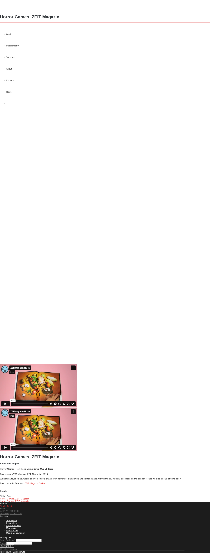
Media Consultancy (15, 533)
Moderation (11, 528)
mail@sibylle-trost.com (11, 513)
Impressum (5, 552)
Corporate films (13, 525)
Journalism (11, 520)
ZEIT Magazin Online (35, 483)
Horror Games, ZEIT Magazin (14, 498)
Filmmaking (11, 523)
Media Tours (12, 530)
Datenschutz (19, 552)
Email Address (7, 540)
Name (3, 543)
